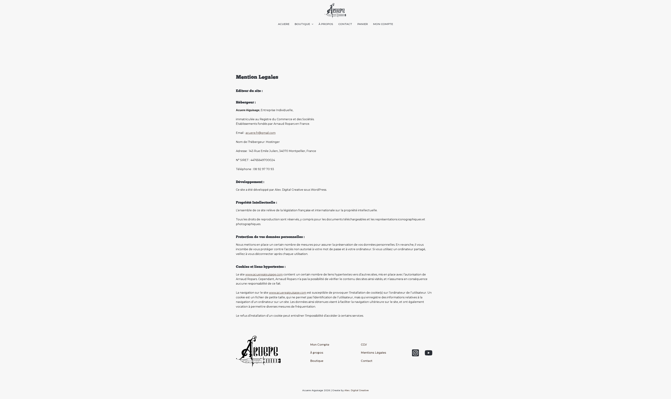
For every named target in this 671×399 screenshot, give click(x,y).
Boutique (316, 361)
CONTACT (345, 24)
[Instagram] (415, 353)
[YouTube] (428, 353)
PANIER (362, 24)
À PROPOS (326, 24)
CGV (364, 344)
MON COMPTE (383, 24)
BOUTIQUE (302, 24)
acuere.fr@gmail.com (261, 133)
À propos (316, 352)
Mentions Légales (373, 352)
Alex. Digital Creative (356, 390)
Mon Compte (319, 344)
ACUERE (283, 24)
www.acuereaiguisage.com (264, 274)
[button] (311, 24)
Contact (366, 361)
